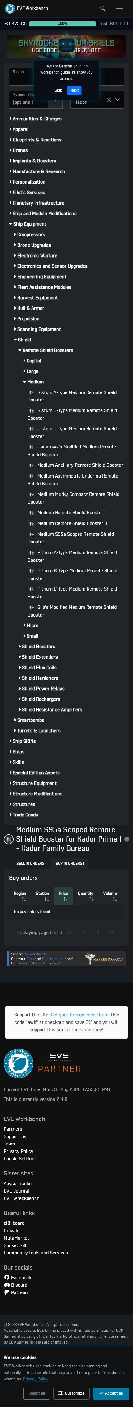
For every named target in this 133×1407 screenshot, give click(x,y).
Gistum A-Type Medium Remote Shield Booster (72, 396)
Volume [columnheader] (110, 893)
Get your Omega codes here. (80, 1014)
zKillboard (14, 1223)
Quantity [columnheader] (85, 893)
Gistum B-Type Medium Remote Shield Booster (72, 414)
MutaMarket (16, 1238)
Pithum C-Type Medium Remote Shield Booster (72, 593)
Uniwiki (11, 1230)
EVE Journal (16, 1190)
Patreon (19, 1292)
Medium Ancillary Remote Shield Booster (79, 465)
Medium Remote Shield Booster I (71, 512)
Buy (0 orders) (70, 864)
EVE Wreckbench (22, 1198)
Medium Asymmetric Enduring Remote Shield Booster (73, 480)
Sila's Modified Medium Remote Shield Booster (72, 611)
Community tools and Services (36, 1252)
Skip (58, 90)
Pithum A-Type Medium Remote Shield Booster (72, 556)
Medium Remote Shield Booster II (71, 523)
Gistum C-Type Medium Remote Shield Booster (72, 432)
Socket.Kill (15, 1245)
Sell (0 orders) (31, 864)
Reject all (36, 1393)
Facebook (20, 1277)
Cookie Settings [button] (20, 1158)
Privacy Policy (35, 1379)
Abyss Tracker (18, 1183)
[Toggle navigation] (119, 9)
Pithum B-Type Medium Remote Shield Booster (72, 574)
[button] (26, 8)
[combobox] (28, 100)
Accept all (113, 1393)
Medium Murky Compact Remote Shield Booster (73, 498)
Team (9, 1143)
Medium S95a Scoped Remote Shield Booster (71, 538)
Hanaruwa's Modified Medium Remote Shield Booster (72, 450)
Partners (13, 1129)
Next (74, 90)
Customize (74, 1393)
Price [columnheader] (63, 893)
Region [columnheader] (20, 893)
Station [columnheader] (42, 893)
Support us (15, 1136)
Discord (18, 1285)
